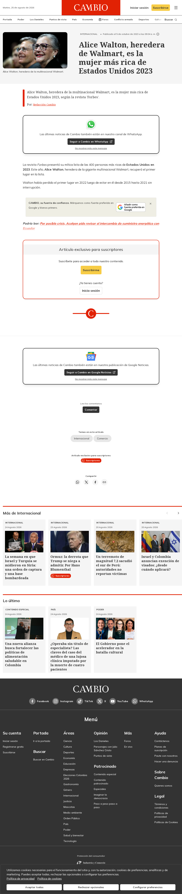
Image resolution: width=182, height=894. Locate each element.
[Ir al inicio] (91, 7)
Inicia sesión (91, 290)
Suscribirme (91, 270)
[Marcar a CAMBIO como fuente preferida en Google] (131, 207)
